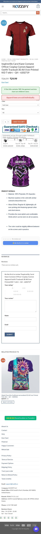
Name (7, 315)
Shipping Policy (6, 467)
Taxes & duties (6, 479)
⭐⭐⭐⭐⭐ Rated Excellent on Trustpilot (20, 418)
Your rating (9, 285)
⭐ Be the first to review (20, 243)
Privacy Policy (6, 455)
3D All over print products (17, 59)
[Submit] (38, 12)
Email (6, 324)
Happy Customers (7, 446)
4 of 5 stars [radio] (23, 291)
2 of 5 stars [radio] (18, 288)
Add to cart (19, 122)
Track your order (7, 471)
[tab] (20, 257)
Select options (8, 402)
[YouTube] (9, 518)
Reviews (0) (5, 256)
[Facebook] (1, 518)
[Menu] (2, 6)
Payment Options (7, 463)
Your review (9, 298)
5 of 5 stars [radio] (9, 294)
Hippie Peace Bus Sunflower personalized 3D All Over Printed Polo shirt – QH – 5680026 (19, 396)
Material (4, 442)
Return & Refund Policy (9, 475)
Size (3, 109)
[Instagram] (5, 518)
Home (3, 59)
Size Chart (4, 82)
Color (3, 101)
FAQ (3, 434)
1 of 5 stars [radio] (8, 288)
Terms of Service (7, 459)
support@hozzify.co (12, 484)
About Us (4, 426)
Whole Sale (5, 449)
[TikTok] (16, 518)
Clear (38, 100)
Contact (4, 430)
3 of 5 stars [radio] (9, 291)
